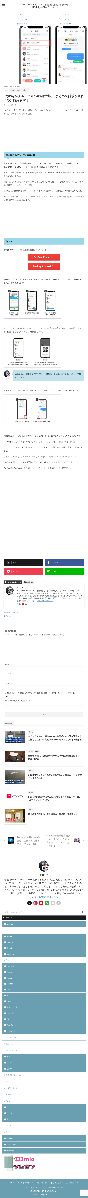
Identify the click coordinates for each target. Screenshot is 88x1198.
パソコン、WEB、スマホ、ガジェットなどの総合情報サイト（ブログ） (44, 1187)
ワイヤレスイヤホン (14, 1037)
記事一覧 (66, 15)
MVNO (9, 1094)
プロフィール (22, 19)
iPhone (9, 936)
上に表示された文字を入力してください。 (20, 701)
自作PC (10, 1138)
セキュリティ (12, 1013)
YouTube (10, 966)
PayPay (8, 616)
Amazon (10, 954)
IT (7, 995)
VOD (8, 1107)
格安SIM (10, 1068)
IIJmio (8, 1081)
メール (8, 674)
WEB (9, 1001)
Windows (10, 942)
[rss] (47, 903)
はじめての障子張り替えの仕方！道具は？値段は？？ (53, 814)
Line (8, 989)
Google (10, 948)
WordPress (11, 1025)
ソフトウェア (12, 1007)
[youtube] (23, 604)
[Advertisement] (44, 134)
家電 (8, 1056)
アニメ (9, 1113)
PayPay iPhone (42, 257)
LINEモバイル (11, 1088)
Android (10, 924)
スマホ (9, 1062)
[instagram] (20, 604)
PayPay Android (42, 266)
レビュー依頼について (66, 24)
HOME (22, 15)
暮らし (18, 612)
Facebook (11, 972)
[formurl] (53, 903)
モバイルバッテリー (14, 1050)
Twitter (10, 984)
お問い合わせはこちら (45, 601)
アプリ (8, 930)
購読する (9, 918)
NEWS (8, 612)
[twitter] (18, 604)
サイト (7, 683)
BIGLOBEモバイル (13, 1075)
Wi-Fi (9, 1019)
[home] (26, 604)
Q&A (8, 1101)
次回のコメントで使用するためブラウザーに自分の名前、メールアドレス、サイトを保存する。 (41, 693)
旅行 (8, 1132)
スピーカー (10, 1044)
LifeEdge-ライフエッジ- (45, 7)
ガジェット (11, 1031)
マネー (13, 612)
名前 (7, 664)
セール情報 (11, 1144)
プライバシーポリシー (66, 19)
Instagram (11, 978)
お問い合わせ (22, 24)
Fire (7, 960)
